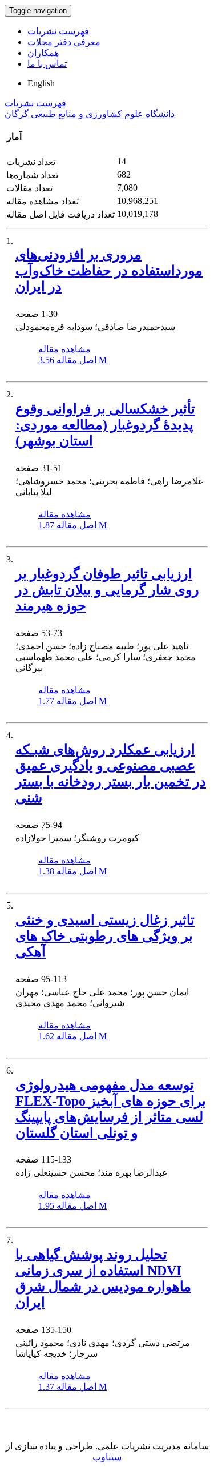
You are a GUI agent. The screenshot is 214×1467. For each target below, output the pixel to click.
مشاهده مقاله (64, 349)
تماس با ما (47, 64)
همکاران (43, 53)
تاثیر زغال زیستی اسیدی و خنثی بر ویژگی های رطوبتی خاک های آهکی (105, 936)
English (41, 83)
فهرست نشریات (58, 31)
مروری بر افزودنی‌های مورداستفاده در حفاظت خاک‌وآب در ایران (109, 270)
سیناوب (107, 1457)
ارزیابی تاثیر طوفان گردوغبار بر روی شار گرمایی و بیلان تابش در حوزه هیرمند (107, 589)
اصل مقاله (72, 360)
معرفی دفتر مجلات (63, 42)
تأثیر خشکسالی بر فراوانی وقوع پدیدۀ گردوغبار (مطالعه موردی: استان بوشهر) (105, 424)
